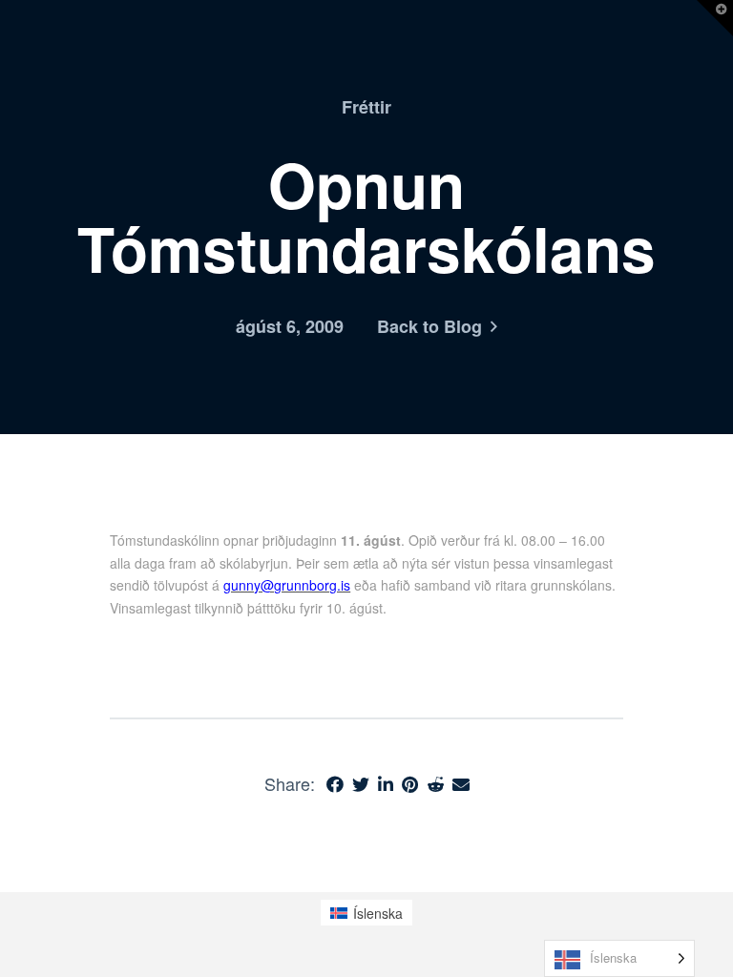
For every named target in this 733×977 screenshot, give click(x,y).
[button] (715, 18)
